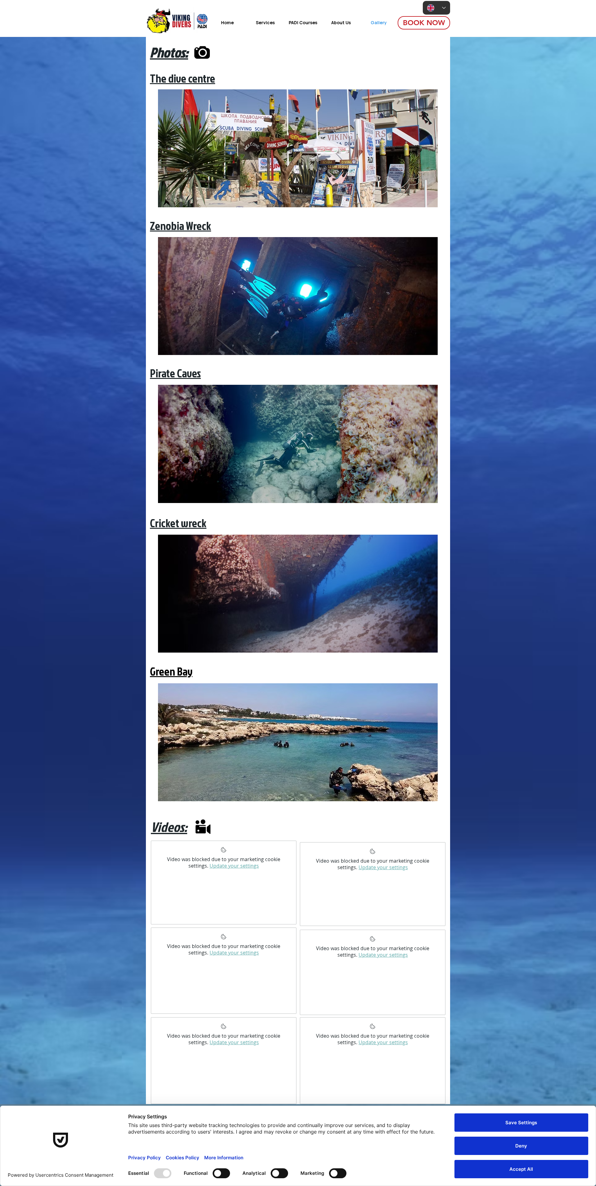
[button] (298, 148)
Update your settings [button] (234, 865)
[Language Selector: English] (436, 8)
